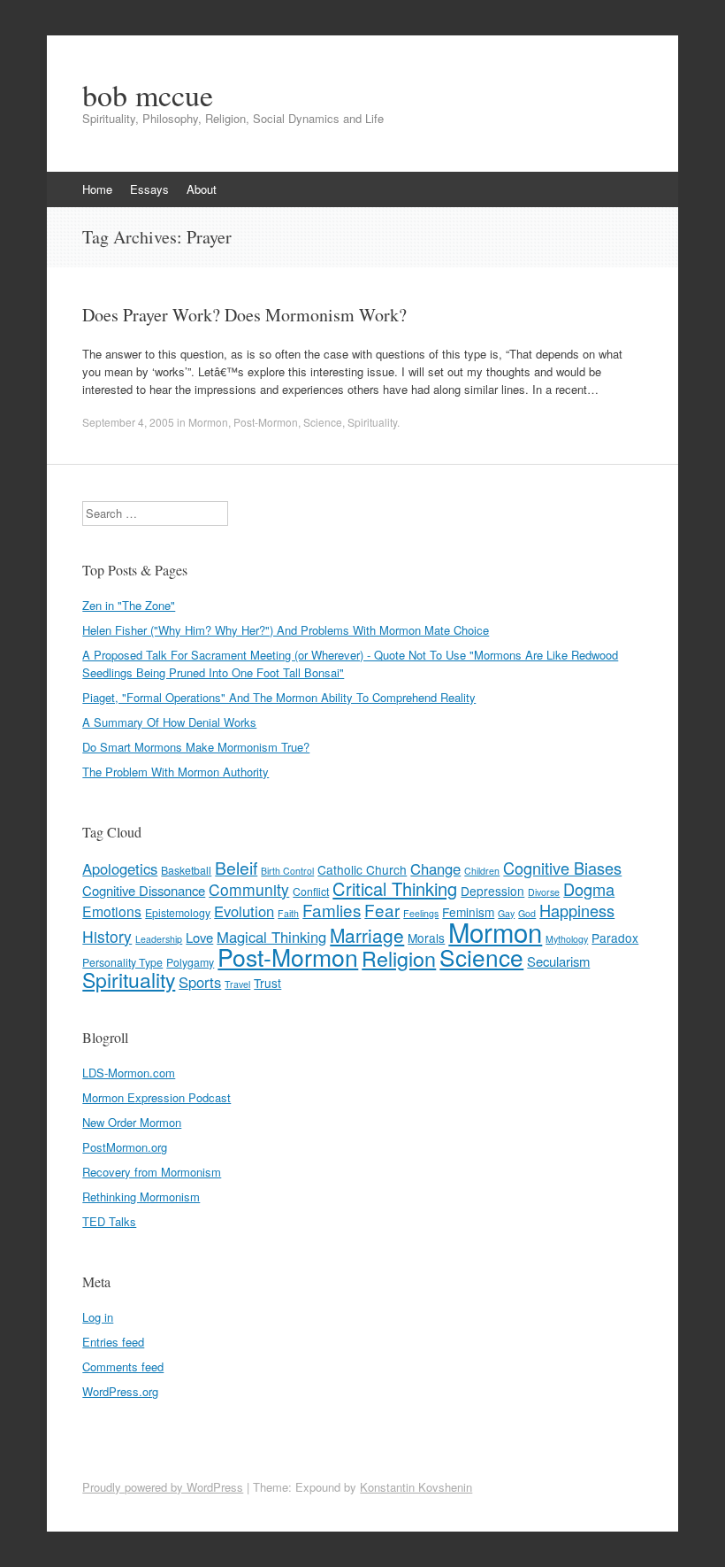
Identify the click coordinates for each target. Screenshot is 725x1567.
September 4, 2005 (128, 421)
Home (97, 189)
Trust (267, 983)
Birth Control (287, 870)
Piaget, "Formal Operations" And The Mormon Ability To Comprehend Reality (279, 697)
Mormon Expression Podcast (156, 1097)
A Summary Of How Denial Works (169, 722)
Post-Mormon (265, 421)
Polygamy (190, 962)
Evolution (244, 911)
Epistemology (177, 913)
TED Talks (109, 1221)
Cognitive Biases (562, 867)
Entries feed (113, 1341)
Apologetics (119, 868)
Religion (399, 958)
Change (435, 868)
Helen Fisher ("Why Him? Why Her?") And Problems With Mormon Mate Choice (285, 629)
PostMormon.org (124, 1147)
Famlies (331, 910)
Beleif (236, 867)
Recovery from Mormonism (151, 1171)
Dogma (588, 888)
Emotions (111, 911)
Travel (237, 984)
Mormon (208, 421)
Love (199, 937)
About (202, 189)
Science (322, 421)
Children (482, 870)
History (107, 936)
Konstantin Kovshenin (416, 1486)
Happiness (576, 910)
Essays (149, 189)
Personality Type (122, 962)
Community (249, 889)
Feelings (421, 913)
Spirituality (372, 421)
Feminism (468, 912)
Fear (382, 910)
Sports (200, 981)
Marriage (367, 935)
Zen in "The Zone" (128, 605)
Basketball (186, 870)
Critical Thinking (394, 888)
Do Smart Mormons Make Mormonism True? (195, 746)
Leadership (158, 939)
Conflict (311, 891)
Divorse (544, 892)
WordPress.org (120, 1391)
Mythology (567, 939)
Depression (492, 890)
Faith (288, 913)
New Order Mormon (131, 1122)
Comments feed (123, 1366)
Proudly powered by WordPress (162, 1486)
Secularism (558, 961)
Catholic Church (362, 869)
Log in (97, 1316)
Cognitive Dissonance (143, 890)
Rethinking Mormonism (141, 1196)
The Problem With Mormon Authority (175, 771)
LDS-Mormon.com (128, 1072)
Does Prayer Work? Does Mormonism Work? (244, 315)
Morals (426, 937)
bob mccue (147, 95)
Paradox (614, 937)
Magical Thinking (271, 936)
